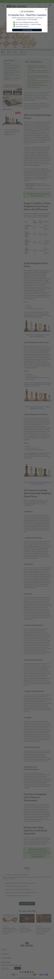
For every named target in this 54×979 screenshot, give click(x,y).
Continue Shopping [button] (27, 30)
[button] (46, 9)
